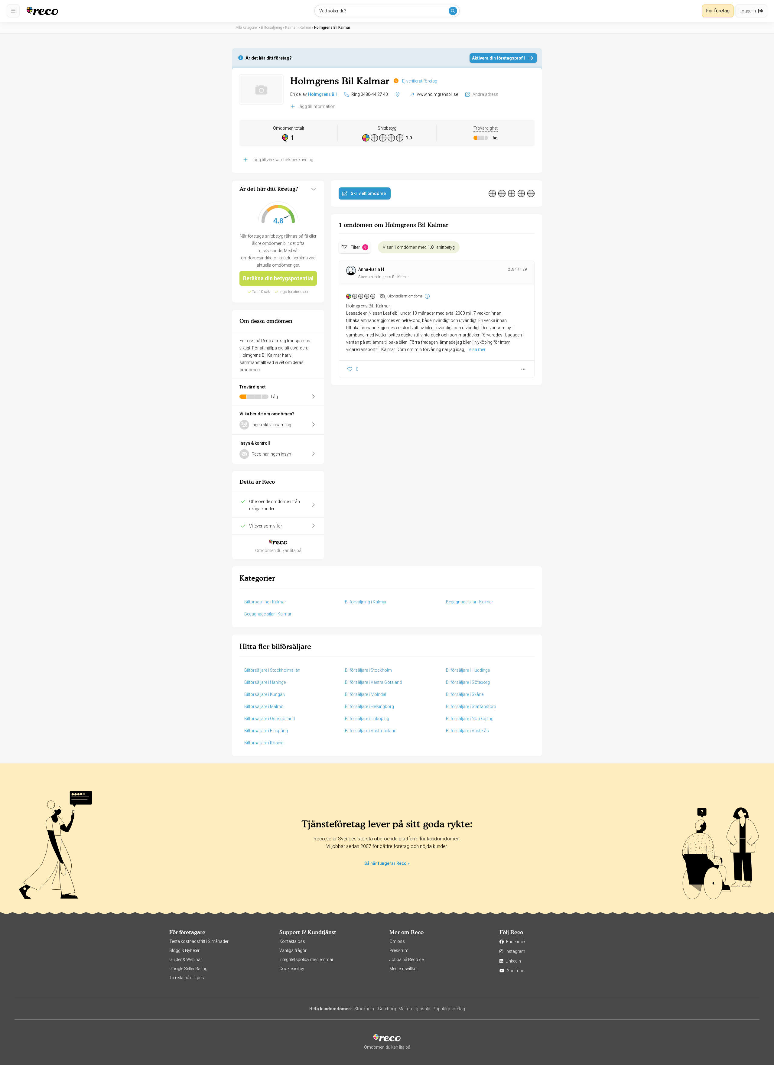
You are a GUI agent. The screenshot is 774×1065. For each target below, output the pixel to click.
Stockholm (365, 1008)
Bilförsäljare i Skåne (464, 694)
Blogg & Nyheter (184, 950)
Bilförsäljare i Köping (264, 742)
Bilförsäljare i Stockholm (368, 670)
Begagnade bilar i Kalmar (469, 601)
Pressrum (398, 950)
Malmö (405, 1008)
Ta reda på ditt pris (186, 977)
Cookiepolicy (291, 968)
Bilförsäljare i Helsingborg (369, 706)
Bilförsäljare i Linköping (367, 718)
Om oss (397, 941)
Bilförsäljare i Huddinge (468, 670)
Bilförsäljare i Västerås (467, 730)
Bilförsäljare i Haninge (265, 682)
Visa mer (477, 349)
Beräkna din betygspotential (278, 278)
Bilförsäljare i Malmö (264, 706)
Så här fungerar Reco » (387, 863)
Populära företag (449, 1008)
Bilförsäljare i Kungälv (264, 694)
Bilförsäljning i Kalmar (265, 601)
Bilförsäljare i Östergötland (269, 718)
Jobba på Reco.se (406, 959)
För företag (718, 11)
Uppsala (422, 1008)
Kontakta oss (292, 941)
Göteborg (387, 1008)
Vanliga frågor (293, 950)
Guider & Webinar (185, 959)
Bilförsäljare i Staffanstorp (471, 706)
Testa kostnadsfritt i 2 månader (199, 941)
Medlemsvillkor (403, 968)
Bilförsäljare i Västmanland (370, 730)
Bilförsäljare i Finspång (266, 730)
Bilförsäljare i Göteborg (468, 682)
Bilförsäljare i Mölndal (365, 694)
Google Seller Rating (188, 968)
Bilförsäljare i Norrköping (469, 718)
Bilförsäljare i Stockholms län (272, 670)
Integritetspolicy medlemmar (306, 959)
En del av (313, 94)
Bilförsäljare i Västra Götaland (373, 682)
